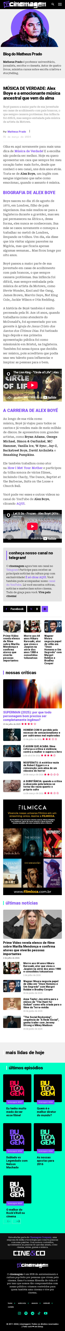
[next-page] (16, 1221)
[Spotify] (26, 1313)
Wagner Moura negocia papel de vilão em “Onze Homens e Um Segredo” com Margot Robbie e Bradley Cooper (53, 649)
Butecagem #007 (15, 1102)
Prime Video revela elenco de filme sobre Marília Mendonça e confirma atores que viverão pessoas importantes (11, 648)
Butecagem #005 (15, 1151)
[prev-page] (7, 1221)
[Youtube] (45, 1313)
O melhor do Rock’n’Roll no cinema (15, 1213)
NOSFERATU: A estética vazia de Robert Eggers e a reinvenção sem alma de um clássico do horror (41, 766)
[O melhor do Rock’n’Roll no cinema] (17, 1189)
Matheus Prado (17, 132)
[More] (44, 609)
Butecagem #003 (15, 1203)
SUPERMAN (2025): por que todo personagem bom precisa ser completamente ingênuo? (27, 716)
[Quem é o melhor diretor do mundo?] (48, 1088)
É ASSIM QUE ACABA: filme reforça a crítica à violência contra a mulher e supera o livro (42, 749)
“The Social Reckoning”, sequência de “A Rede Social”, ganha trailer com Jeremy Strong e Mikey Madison (41, 1021)
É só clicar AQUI (36, 577)
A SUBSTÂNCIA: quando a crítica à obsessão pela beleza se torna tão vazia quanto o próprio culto (42, 785)
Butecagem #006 (45, 1102)
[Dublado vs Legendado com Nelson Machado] (17, 1137)
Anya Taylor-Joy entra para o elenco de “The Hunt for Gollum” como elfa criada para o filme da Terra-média (42, 1003)
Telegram (12, 569)
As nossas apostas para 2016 (45, 1161)
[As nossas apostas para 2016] (48, 1137)
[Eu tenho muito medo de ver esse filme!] (17, 1088)
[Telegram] (32, 1313)
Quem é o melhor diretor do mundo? (46, 1112)
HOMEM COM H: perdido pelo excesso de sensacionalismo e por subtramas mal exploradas (41, 732)
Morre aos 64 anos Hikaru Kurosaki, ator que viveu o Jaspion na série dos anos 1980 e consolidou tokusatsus (32, 646)
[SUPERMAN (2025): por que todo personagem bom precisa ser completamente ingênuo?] (32, 693)
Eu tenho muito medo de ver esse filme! (16, 1112)
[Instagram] (19, 1313)
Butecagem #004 (45, 1151)
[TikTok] (39, 1313)
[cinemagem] (24, 4)
